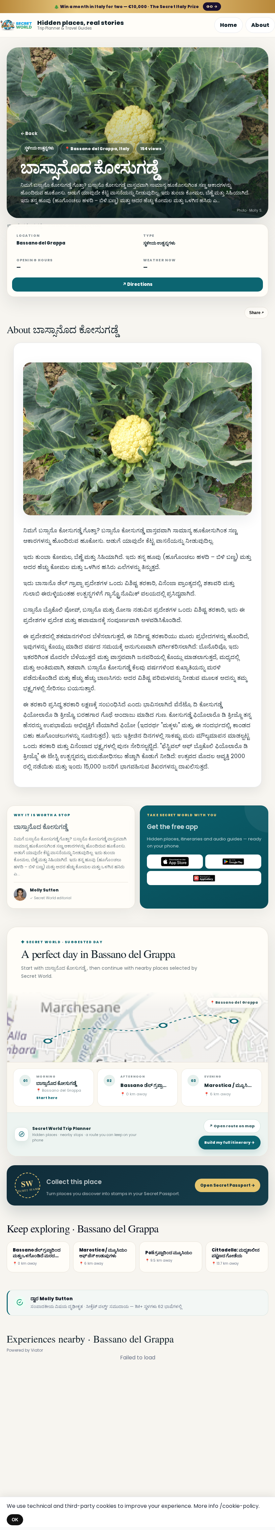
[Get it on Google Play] (233, 862)
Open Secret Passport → (227, 1185)
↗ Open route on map (232, 1126)
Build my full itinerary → (229, 1142)
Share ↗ (256, 312)
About (260, 25)
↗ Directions (137, 284)
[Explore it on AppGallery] (204, 878)
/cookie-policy (239, 1506)
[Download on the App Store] (175, 862)
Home (228, 25)
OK (15, 1519)
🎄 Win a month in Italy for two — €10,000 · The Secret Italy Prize (135, 6)
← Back (29, 133)
